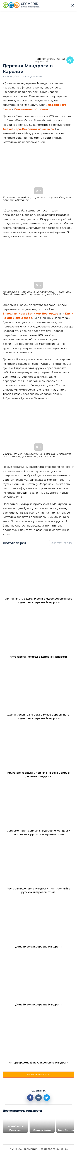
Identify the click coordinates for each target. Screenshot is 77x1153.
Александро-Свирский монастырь (28, 129)
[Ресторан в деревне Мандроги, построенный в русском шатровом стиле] (38, 861)
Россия (37, 76)
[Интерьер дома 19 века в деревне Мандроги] (38, 1035)
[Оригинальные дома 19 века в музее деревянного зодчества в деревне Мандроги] (38, 571)
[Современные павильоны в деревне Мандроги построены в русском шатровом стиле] (38, 803)
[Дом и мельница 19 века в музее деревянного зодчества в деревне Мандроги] (38, 687)
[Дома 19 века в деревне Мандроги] (38, 919)
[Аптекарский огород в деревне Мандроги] (38, 629)
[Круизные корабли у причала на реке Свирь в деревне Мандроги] (38, 745)
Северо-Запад (24, 76)
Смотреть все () (61, 543)
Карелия (9, 76)
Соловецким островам (31, 109)
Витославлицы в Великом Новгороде (30, 313)
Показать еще (38, 1074)
